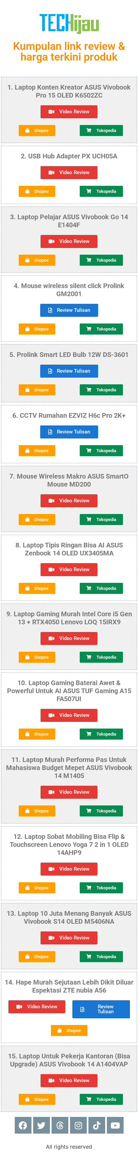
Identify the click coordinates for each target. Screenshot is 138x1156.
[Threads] (60, 1125)
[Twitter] (41, 1125)
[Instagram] (78, 1125)
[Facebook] (23, 1125)
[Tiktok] (96, 1125)
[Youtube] (115, 1125)
